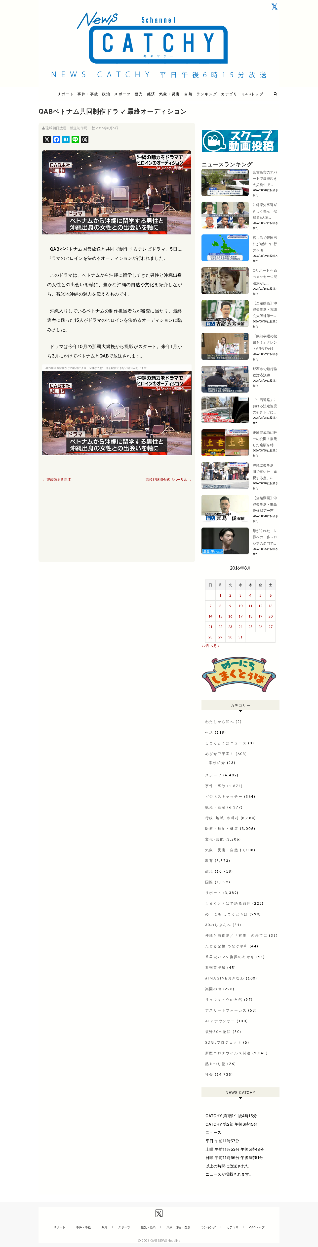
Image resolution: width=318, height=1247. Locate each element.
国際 (209, 882)
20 (271, 616)
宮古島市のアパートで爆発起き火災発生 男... (265, 178)
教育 (209, 860)
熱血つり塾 (215, 1064)
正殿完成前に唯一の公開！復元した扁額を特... (265, 438)
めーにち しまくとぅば (226, 914)
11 (250, 606)
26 (260, 626)
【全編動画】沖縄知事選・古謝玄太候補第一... (265, 309)
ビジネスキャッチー (224, 796)
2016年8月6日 (106, 128)
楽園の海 (213, 989)
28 (210, 637)
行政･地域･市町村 (222, 818)
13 (271, 606)
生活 (209, 732)
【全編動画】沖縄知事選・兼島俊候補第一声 (265, 504)
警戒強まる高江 (56, 479)
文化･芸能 (214, 839)
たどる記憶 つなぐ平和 (226, 946)
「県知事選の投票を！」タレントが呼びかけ (265, 342)
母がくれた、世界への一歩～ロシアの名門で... (265, 537)
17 (240, 616)
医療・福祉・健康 (221, 828)
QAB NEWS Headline (165, 1241)
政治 (106, 94)
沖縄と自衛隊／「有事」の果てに (236, 935)
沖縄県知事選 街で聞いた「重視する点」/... (265, 471)
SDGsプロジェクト (223, 1042)
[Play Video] (116, 413)
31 (240, 637)
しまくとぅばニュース (226, 743)
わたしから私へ (220, 721)
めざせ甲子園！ (220, 754)
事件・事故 (88, 94)
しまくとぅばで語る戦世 (228, 903)
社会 (209, 1074)
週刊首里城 (215, 967)
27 (271, 626)
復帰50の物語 (218, 1031)
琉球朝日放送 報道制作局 (66, 128)
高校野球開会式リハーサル (169, 479)
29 (220, 637)
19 (260, 616)
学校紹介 (217, 762)
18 (250, 616)
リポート (65, 94)
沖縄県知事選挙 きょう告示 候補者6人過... (266, 211)
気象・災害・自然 (176, 94)
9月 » (215, 646)
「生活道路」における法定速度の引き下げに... (265, 406)
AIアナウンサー (220, 1021)
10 (240, 606)
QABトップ (252, 94)
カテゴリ (229, 94)
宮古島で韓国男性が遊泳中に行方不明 (265, 243)
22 (220, 626)
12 (260, 606)
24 (240, 626)
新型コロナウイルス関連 (228, 1053)
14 (210, 616)
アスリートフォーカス (226, 1010)
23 (230, 626)
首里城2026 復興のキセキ (230, 957)
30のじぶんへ (218, 925)
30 (230, 637)
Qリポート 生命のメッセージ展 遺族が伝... (265, 276)
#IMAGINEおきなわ (225, 978)
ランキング (207, 94)
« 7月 (205, 646)
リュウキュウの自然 (224, 999)
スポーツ (122, 94)
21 (210, 626)
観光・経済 (145, 94)
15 (220, 616)
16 (230, 616)
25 (250, 626)
